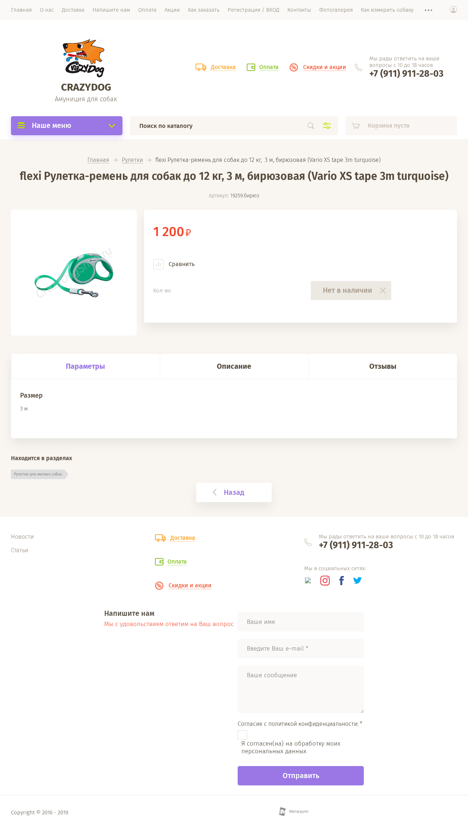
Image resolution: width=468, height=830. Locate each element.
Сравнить (181, 264)
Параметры (85, 366)
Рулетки (132, 160)
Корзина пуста (389, 125)
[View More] (425, 10)
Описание (234, 366)
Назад (234, 492)
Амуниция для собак (86, 99)
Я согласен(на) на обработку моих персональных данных (290, 747)
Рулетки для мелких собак (38, 474)
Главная (98, 160)
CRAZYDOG (86, 87)
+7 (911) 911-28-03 (406, 73)
